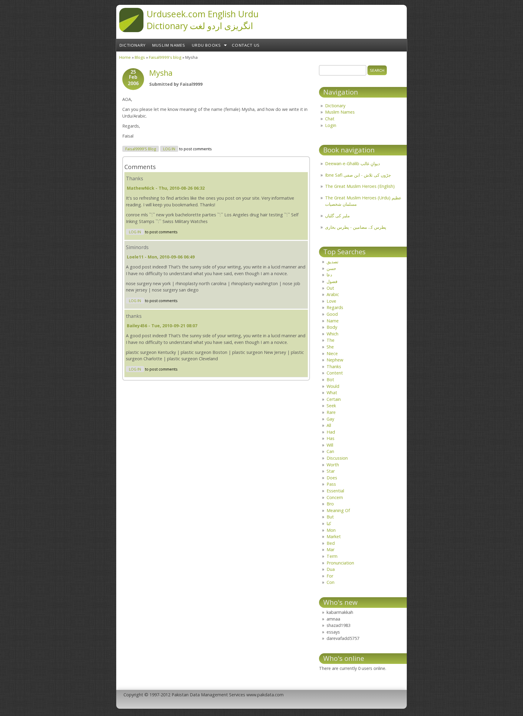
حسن (331, 268)
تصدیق (332, 262)
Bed (331, 543)
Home (125, 57)
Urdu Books (206, 45)
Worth (333, 465)
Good (332, 314)
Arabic (333, 294)
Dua (331, 569)
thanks (134, 316)
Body (332, 327)
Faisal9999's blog (165, 57)
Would (333, 386)
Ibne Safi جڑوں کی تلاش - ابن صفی (358, 175)
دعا (329, 275)
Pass (331, 484)
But (330, 517)
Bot (330, 379)
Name (333, 321)
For (330, 576)
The (330, 340)
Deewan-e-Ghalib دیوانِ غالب (352, 163)
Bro (330, 504)
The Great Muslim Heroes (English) (360, 186)
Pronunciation (340, 563)
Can (330, 451)
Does (332, 478)
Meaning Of (338, 510)
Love (331, 301)
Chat (329, 119)
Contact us (246, 45)
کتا (329, 523)
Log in (169, 149)
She (330, 347)
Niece (332, 353)
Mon (331, 530)
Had (331, 432)
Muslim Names (168, 45)
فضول (332, 281)
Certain (334, 399)
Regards (335, 307)
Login (330, 125)
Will (330, 445)
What (332, 392)
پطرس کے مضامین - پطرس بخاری (355, 227)
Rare (331, 412)
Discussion (337, 458)
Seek (331, 405)
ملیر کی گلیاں (337, 215)
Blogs (140, 57)
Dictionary (133, 45)
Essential (335, 491)
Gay (330, 419)
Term (332, 556)
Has (330, 438)
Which (332, 334)
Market (334, 536)
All (329, 425)
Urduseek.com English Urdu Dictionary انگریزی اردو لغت (202, 20)
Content (335, 373)
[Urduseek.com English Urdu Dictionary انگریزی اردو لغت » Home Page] (131, 30)
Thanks (134, 178)
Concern (335, 497)
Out (330, 288)
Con (330, 582)
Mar (330, 549)
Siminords (137, 247)
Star (331, 471)
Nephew (335, 360)
